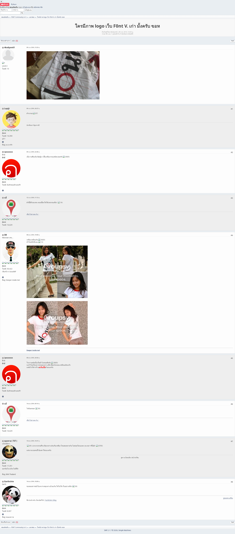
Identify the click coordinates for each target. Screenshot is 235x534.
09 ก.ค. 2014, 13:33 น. (33, 47)
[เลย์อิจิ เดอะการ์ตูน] (3, 142)
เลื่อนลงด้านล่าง (5, 41)
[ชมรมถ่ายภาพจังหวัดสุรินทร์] (3, 277)
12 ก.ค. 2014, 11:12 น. (33, 197)
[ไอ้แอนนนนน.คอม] (3, 190)
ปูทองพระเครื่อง (228, 498)
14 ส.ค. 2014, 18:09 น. (33, 481)
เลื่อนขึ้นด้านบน (5, 522)
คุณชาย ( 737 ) (10, 441)
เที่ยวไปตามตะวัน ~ (33, 214)
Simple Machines (124, 530)
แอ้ (5, 197)
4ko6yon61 (9, 47)
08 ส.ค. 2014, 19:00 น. (33, 235)
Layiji (7, 108)
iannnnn (8, 152)
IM (5, 234)
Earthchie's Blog (50, 500)
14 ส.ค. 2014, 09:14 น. (33, 403)
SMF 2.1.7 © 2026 (111, 530)
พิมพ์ (232, 41)
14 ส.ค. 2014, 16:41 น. (33, 441)
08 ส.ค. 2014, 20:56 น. (33, 358)
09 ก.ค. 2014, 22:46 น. (33, 152)
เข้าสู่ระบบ (26, 7)
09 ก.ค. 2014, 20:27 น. (33, 108)
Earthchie (9, 481)
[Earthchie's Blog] (3, 514)
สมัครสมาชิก (38, 7)
